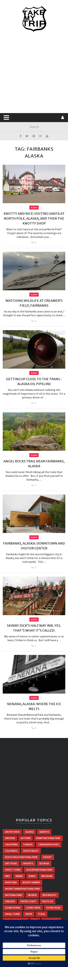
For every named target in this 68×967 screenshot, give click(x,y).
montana (11, 882)
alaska (29, 831)
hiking (19, 876)
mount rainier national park (22, 888)
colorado (11, 850)
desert (47, 857)
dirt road (11, 863)
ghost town (12, 869)
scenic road (53, 907)
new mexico (49, 895)
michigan (46, 876)
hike (7, 876)
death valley (30, 850)
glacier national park (39, 869)
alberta (44, 831)
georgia (44, 863)
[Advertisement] (34, 73)
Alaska (34, 207)
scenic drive (33, 907)
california (11, 844)
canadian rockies (48, 844)
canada (27, 844)
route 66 (47, 901)
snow (28, 914)
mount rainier (31, 882)
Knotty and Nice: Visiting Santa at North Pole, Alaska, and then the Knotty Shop (34, 218)
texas (41, 914)
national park (13, 895)
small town (12, 914)
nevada (32, 895)
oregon (10, 901)
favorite (28, 863)
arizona (10, 838)
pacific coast (28, 901)
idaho (32, 876)
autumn (25, 838)
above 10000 (12, 831)
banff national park (48, 838)
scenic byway (12, 907)
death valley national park (21, 857)
